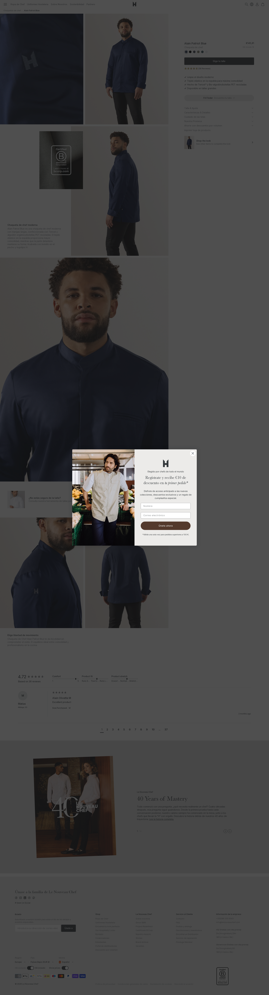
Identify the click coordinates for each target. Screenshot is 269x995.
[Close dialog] (193, 453)
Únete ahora (166, 525)
